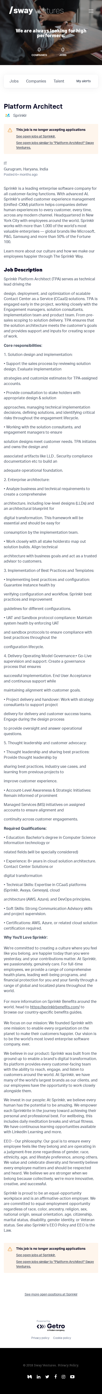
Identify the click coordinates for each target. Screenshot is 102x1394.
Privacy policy (40, 1338)
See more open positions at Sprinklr (51, 1294)
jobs (14, 81)
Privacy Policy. (68, 1365)
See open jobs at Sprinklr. (36, 136)
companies (36, 81)
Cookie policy (62, 1338)
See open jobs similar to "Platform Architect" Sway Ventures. (55, 145)
